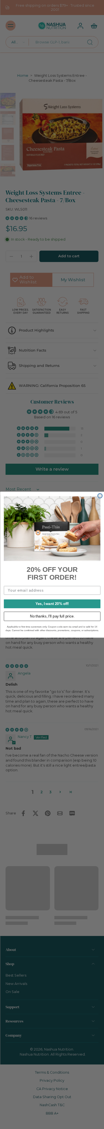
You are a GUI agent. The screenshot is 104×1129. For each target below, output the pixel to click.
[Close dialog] (100, 495)
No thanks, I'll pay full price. (52, 616)
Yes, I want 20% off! (52, 604)
